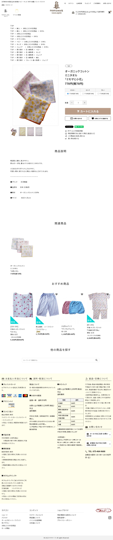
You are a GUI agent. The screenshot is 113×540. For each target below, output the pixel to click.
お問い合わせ (107, 3)
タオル (42, 31)
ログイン (71, 3)
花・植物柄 (29, 49)
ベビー (19, 42)
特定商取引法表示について (66, 515)
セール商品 (6, 528)
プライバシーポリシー (64, 520)
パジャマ (5, 517)
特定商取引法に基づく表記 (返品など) (80, 133)
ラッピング (88, 3)
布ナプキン (5, 523)
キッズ (19, 44)
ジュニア (20, 47)
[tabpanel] (35, 95)
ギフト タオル (21, 39)
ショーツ (5, 515)
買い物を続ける (72, 138)
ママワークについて (36, 515)
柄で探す (20, 49)
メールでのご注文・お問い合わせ (97, 434)
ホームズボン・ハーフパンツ (11, 520)
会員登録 (79, 3)
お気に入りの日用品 (30, 28)
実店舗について (34, 517)
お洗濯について (34, 523)
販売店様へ (61, 517)
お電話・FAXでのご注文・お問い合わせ (97, 444)
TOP (12, 26)
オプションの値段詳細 (74, 131)
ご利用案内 (96, 3)
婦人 (18, 28)
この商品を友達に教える (75, 136)
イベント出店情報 (35, 520)
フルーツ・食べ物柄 (32, 60)
